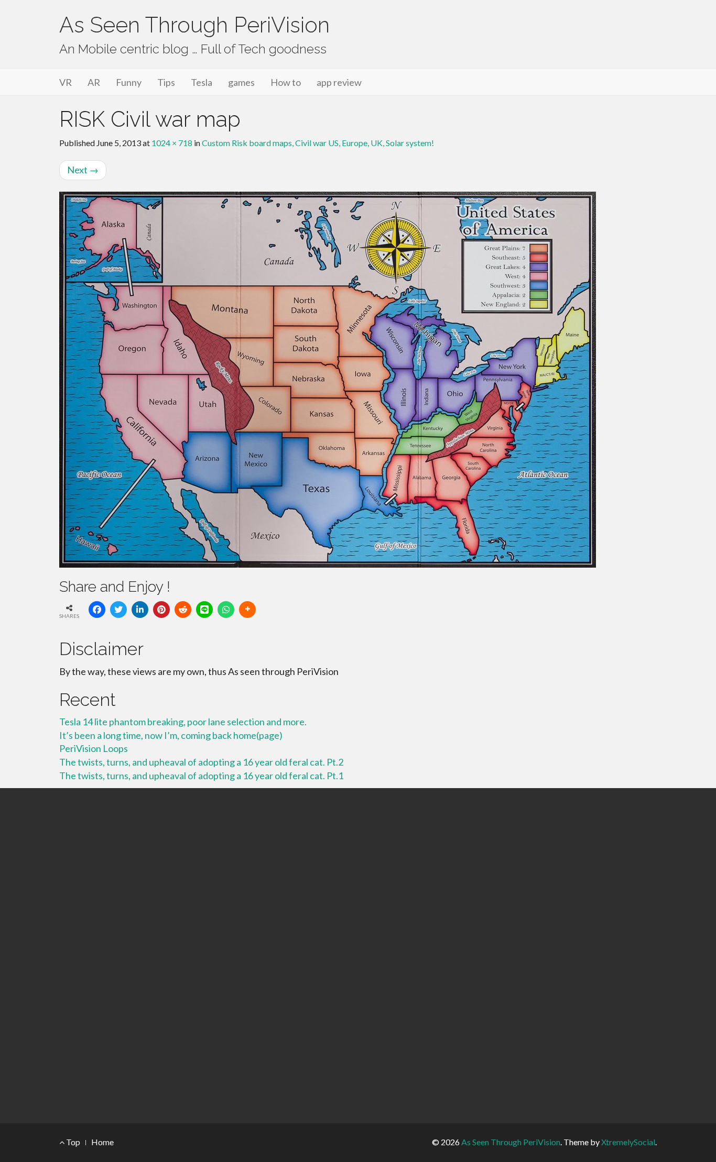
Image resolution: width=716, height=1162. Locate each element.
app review (339, 82)
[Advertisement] (358, 955)
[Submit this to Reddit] (183, 609)
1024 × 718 (171, 143)
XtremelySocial (628, 1142)
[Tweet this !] (118, 609)
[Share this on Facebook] (97, 609)
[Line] (204, 609)
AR (94, 82)
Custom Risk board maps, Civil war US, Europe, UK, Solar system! (318, 143)
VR (65, 82)
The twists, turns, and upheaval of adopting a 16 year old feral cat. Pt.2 (201, 762)
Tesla (201, 82)
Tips (166, 82)
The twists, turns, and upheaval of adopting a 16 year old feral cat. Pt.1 (201, 775)
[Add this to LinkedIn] (140, 609)
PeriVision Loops (93, 748)
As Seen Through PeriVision (194, 25)
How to (285, 82)
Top (72, 1142)
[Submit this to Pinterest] (161, 609)
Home (102, 1142)
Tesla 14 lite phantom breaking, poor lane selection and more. (183, 721)
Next (83, 169)
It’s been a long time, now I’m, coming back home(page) (171, 735)
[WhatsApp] (226, 609)
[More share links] (247, 609)
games (241, 82)
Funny (129, 82)
